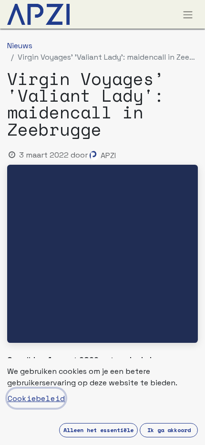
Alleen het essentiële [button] (98, 430)
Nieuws (19, 46)
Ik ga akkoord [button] (169, 430)
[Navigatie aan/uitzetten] (188, 14)
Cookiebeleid (36, 398)
